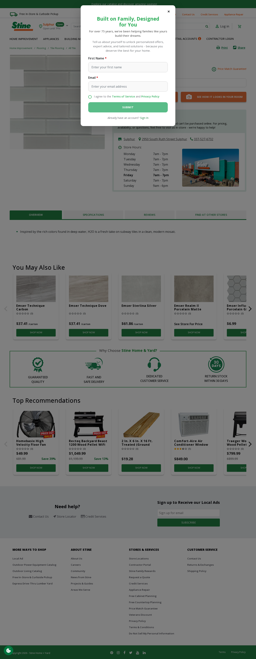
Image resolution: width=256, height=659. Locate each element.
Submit (127, 107)
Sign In (144, 118)
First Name (96, 58)
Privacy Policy (150, 96)
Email (92, 78)
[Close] (168, 11)
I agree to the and (126, 96)
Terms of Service (123, 96)
